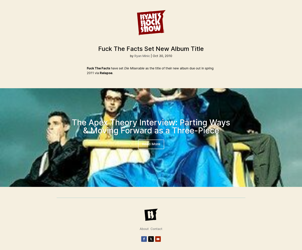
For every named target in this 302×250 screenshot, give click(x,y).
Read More (151, 144)
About (144, 229)
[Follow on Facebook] (144, 239)
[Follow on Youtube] (158, 239)
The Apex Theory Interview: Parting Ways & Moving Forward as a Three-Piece (151, 126)
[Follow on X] (151, 239)
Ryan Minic (142, 56)
